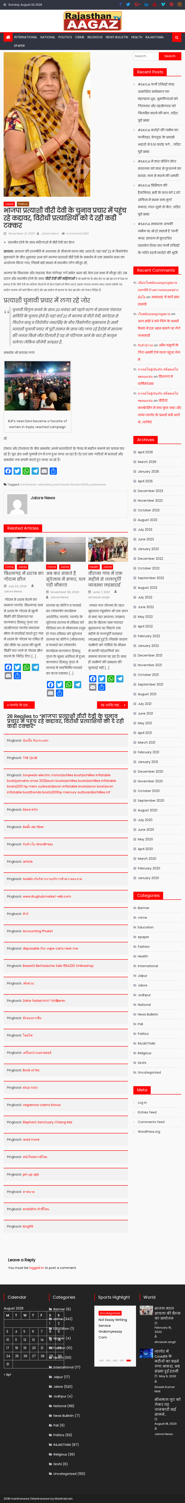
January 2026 (148, 471)
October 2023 (149, 510)
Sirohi (142, 1063)
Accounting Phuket (38, 931)
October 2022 (149, 568)
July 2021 (144, 704)
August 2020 (147, 810)
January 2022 (148, 645)
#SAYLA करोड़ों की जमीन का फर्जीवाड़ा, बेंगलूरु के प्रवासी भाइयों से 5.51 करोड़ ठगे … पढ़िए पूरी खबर (159, 141)
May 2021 (145, 723)
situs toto (30, 1087)
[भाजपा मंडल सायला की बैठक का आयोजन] (146, 1310)
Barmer (143, 908)
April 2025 (145, 481)
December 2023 (150, 491)
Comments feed (151, 1122)
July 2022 (145, 597)
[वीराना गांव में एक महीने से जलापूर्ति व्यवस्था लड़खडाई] (108, 549)
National (47, 37)
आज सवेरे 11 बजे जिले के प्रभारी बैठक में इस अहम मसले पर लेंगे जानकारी (159, 328)
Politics (65, 37)
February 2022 (149, 636)
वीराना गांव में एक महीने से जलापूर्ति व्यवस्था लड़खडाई (105, 579)
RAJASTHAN (154, 37)
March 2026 (147, 462)
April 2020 (145, 849)
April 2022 (145, 626)
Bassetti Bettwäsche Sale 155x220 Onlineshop (58, 966)
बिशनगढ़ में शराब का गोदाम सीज (24, 576)
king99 (28, 1226)
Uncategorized (149, 1072)
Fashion (144, 946)
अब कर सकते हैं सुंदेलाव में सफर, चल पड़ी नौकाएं (66, 579)
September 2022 (151, 578)
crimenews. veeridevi (35, 484)
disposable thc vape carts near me (50, 948)
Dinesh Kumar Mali (165, 1389)
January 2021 (148, 762)
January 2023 (148, 549)
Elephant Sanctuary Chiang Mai (47, 1122)
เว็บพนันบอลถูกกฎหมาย (154, 314)
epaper (143, 937)
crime (79, 37)
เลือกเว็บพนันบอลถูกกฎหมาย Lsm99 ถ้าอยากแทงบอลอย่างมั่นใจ (158, 289)
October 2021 (148, 675)
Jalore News (50, 233)
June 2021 (145, 713)
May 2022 (145, 616)
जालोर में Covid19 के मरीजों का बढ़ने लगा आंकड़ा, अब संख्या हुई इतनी (167, 1361)
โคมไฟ (27, 1035)
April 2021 (145, 733)
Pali (140, 1024)
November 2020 (150, 781)
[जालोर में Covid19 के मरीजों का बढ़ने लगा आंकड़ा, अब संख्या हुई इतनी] (146, 1353)
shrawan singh (99, 597)
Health (136, 37)
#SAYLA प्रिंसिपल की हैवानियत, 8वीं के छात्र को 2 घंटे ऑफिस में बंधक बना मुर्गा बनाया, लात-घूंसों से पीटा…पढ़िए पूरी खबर (159, 200)
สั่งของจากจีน (32, 1018)
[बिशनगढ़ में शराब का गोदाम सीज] (24, 549)
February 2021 (148, 752)
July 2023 (145, 529)
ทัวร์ (25, 914)
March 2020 (147, 858)
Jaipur (142, 975)
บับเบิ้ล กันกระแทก (35, 740)
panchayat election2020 (71, 484)
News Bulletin (117, 37)
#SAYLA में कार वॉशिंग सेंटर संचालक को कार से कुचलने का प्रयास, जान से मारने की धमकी (159, 168)
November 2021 (150, 665)
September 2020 (151, 800)
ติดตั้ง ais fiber (33, 827)
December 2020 (150, 771)
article (28, 861)
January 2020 (148, 878)
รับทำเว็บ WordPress (38, 844)
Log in (142, 1102)
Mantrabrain (64, 1498)
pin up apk (31, 1174)
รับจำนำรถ (145, 345)
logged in (36, 1268)
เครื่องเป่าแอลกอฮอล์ (37, 1052)
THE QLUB (30, 758)
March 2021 (146, 742)
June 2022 (146, 607)
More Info (30, 809)
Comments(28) (77, 233)
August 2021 (147, 694)
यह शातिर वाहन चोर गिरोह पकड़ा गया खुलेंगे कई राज (114, 705)
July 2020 (145, 820)
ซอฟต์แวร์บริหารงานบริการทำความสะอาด (52, 879)
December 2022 (150, 558)
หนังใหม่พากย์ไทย (35, 1157)
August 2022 (147, 587)
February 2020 (149, 868)
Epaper (19, 45)
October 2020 (149, 791)
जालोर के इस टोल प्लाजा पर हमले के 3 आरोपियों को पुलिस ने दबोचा (22, 705)
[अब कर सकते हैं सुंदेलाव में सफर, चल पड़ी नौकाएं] (66, 549)
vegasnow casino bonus (42, 1105)
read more (31, 1139)
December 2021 (150, 655)
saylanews (98, 484)
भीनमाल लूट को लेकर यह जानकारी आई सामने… (168, 1407)
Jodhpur (144, 995)
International (25, 37)
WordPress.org (149, 1131)
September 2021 (150, 684)
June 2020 (146, 829)
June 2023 (146, 539)
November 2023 (150, 500)
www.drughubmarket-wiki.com (47, 896)
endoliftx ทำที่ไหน (36, 1209)
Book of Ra (31, 1070)
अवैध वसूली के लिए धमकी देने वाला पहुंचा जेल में (159, 352)
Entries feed (147, 1112)
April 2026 (145, 452)
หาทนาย (29, 1191)
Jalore (9, 204)
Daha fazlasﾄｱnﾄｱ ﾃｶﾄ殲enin (44, 1000)
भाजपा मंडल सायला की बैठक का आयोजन (168, 1313)
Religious (95, 37)
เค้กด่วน (28, 983)
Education (146, 927)
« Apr (7, 1374)
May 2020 (145, 839)
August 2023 (147, 520)
